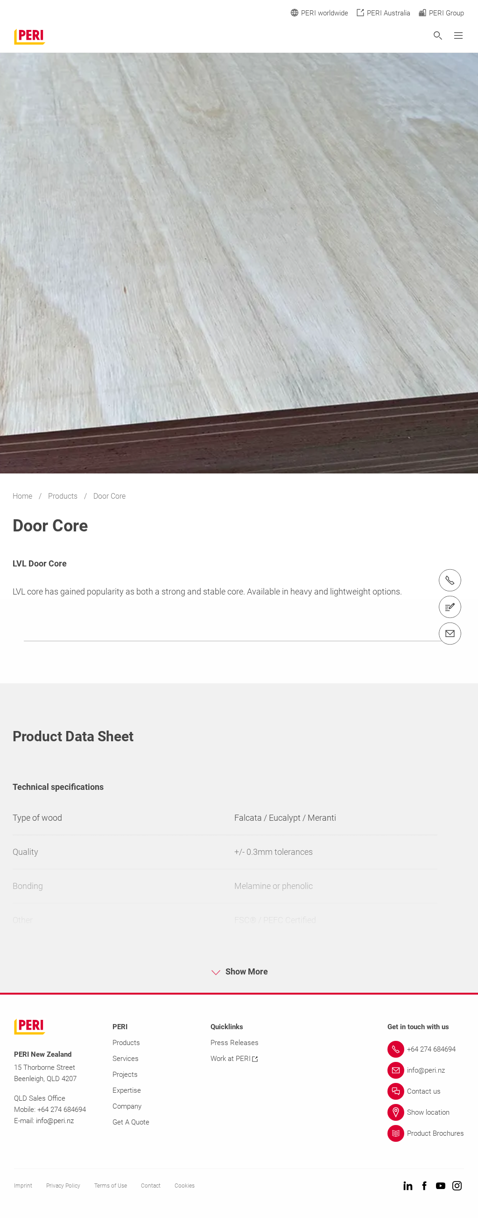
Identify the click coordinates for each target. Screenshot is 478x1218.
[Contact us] (450, 607)
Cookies (185, 1185)
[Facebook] (424, 1186)
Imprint (23, 1185)
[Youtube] (441, 1186)
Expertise (126, 1090)
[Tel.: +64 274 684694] (450, 580)
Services (125, 1058)
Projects (125, 1074)
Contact (151, 1185)
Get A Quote (130, 1122)
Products (63, 496)
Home (23, 496)
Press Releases (235, 1043)
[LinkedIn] (408, 1186)
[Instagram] (457, 1186)
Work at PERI (231, 1058)
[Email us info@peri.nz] (450, 634)
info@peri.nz (55, 1121)
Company (126, 1106)
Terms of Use (110, 1185)
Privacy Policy (63, 1185)
